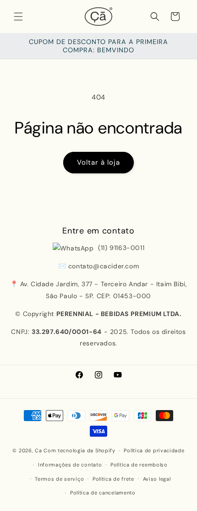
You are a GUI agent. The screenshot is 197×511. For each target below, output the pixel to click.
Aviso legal (157, 479)
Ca (38, 450)
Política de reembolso (139, 464)
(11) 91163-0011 (120, 248)
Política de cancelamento (103, 492)
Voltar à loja (98, 162)
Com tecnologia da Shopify (79, 450)
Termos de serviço (59, 479)
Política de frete (113, 479)
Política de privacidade (154, 450)
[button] (18, 16)
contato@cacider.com (103, 266)
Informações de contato (70, 464)
